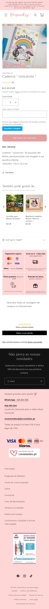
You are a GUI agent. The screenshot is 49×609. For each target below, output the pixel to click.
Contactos (9, 495)
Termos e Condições (14, 507)
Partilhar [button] (10, 172)
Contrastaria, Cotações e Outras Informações (20, 522)
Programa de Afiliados (15, 476)
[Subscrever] (41, 381)
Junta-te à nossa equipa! (16, 482)
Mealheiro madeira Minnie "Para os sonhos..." (34, 218)
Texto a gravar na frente (10, 109)
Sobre (7, 488)
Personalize (21, 587)
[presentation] (3, 206)
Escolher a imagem (12, 128)
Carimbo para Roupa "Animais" (13, 217)
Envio (17, 92)
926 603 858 (16, 399)
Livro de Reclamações (15, 501)
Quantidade (7, 96)
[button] (6, 15)
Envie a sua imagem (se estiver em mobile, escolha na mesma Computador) (24, 123)
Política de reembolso (28, 591)
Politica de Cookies (14, 514)
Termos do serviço (36, 595)
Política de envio (20, 599)
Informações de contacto (26, 604)
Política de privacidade (17, 595)
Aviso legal (34, 599)
